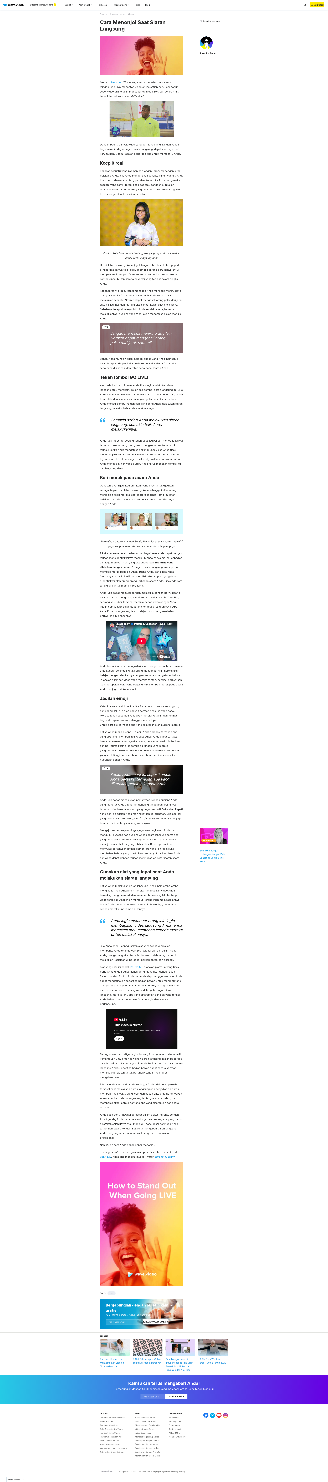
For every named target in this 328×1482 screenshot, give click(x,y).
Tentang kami (175, 1429)
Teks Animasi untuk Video (111, 1429)
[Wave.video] (13, 5)
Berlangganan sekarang (155, 1322)
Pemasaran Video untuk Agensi (113, 1448)
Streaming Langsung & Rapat (122, 14)
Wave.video (174, 1417)
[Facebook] (205, 1415)
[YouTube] (219, 1415)
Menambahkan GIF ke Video (147, 1456)
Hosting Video (175, 1421)
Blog (102, 14)
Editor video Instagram (110, 1444)
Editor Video (174, 1425)
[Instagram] (225, 1415)
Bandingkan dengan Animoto (147, 1452)
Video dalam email (143, 1433)
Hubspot (116, 82)
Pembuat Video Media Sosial (112, 1417)
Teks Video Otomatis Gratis (112, 1452)
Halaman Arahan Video (145, 1417)
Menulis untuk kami (177, 1437)
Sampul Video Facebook (146, 1421)
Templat (67, 5)
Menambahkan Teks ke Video (148, 1425)
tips (111, 1293)
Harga (137, 5)
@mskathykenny (165, 1156)
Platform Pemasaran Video (112, 1437)
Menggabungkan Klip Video (147, 1437)
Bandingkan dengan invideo (147, 1448)
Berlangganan (176, 1397)
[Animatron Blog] (107, 1471)
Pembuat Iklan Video (109, 1425)
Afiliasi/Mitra (174, 1433)
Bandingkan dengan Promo (147, 1440)
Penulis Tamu (208, 53)
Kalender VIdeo (107, 1421)
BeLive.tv (135, 967)
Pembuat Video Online (110, 1433)
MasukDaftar (317, 5)
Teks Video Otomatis (109, 1440)
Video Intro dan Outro (144, 1429)
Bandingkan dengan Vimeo (146, 1444)
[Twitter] (212, 1415)
